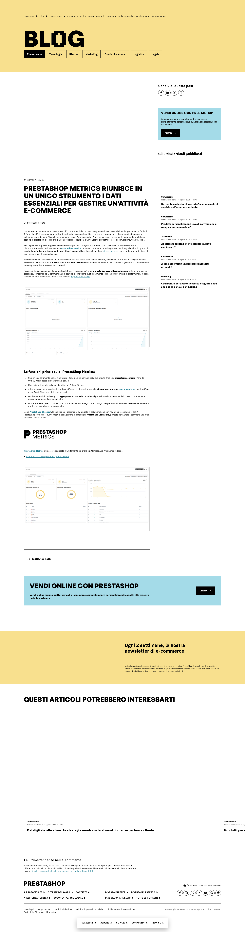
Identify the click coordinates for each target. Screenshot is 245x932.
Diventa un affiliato (118, 897)
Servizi (120, 922)
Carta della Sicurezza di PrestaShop (41, 912)
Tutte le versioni (147, 897)
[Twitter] (174, 93)
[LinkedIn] (168, 93)
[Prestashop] (36, 7)
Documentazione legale (68, 897)
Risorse (156, 922)
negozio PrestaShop (80, 276)
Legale (155, 54)
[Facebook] (161, 93)
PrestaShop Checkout (40, 412)
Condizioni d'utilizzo (63, 909)
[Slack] (218, 893)
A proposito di (33, 892)
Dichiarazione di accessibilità (121, 909)
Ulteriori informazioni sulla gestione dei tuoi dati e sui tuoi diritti (157, 671)
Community (138, 922)
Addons (105, 922)
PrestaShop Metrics (71, 248)
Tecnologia (55, 54)
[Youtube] (205, 893)
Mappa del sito (44, 909)
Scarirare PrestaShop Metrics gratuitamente (47, 456)
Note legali (29, 909)
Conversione (34, 54)
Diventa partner (115, 892)
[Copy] (181, 93)
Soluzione (87, 922)
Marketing (91, 54)
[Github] (212, 893)
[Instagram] (186, 893)
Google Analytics (127, 389)
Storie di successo (115, 54)
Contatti (81, 892)
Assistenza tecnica (36, 897)
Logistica (139, 54)
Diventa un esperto (143, 892)
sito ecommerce (110, 251)
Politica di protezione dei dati (90, 909)
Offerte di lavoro (59, 892)
